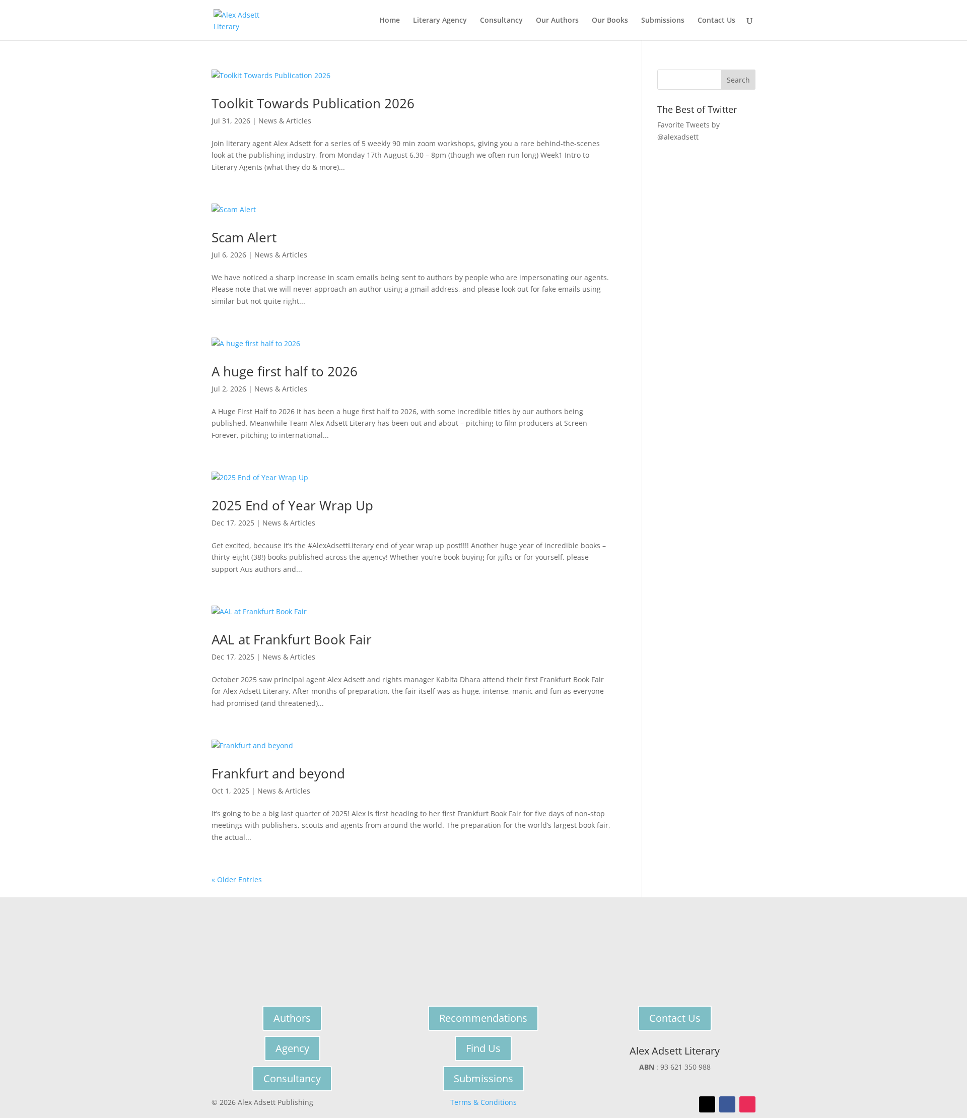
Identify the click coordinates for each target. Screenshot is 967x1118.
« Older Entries (237, 879)
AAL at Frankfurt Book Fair (292, 639)
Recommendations (483, 1018)
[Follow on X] (707, 1104)
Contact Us (716, 21)
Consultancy (501, 21)
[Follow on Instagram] (747, 1104)
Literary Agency (440, 21)
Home (389, 21)
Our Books (610, 21)
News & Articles (284, 120)
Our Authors (557, 21)
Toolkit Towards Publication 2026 (313, 103)
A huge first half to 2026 (285, 371)
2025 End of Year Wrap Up (292, 505)
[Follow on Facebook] (727, 1104)
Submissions (662, 21)
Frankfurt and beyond (278, 773)
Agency (292, 1048)
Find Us (483, 1048)
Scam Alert (244, 237)
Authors (292, 1018)
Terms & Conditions (483, 1102)
